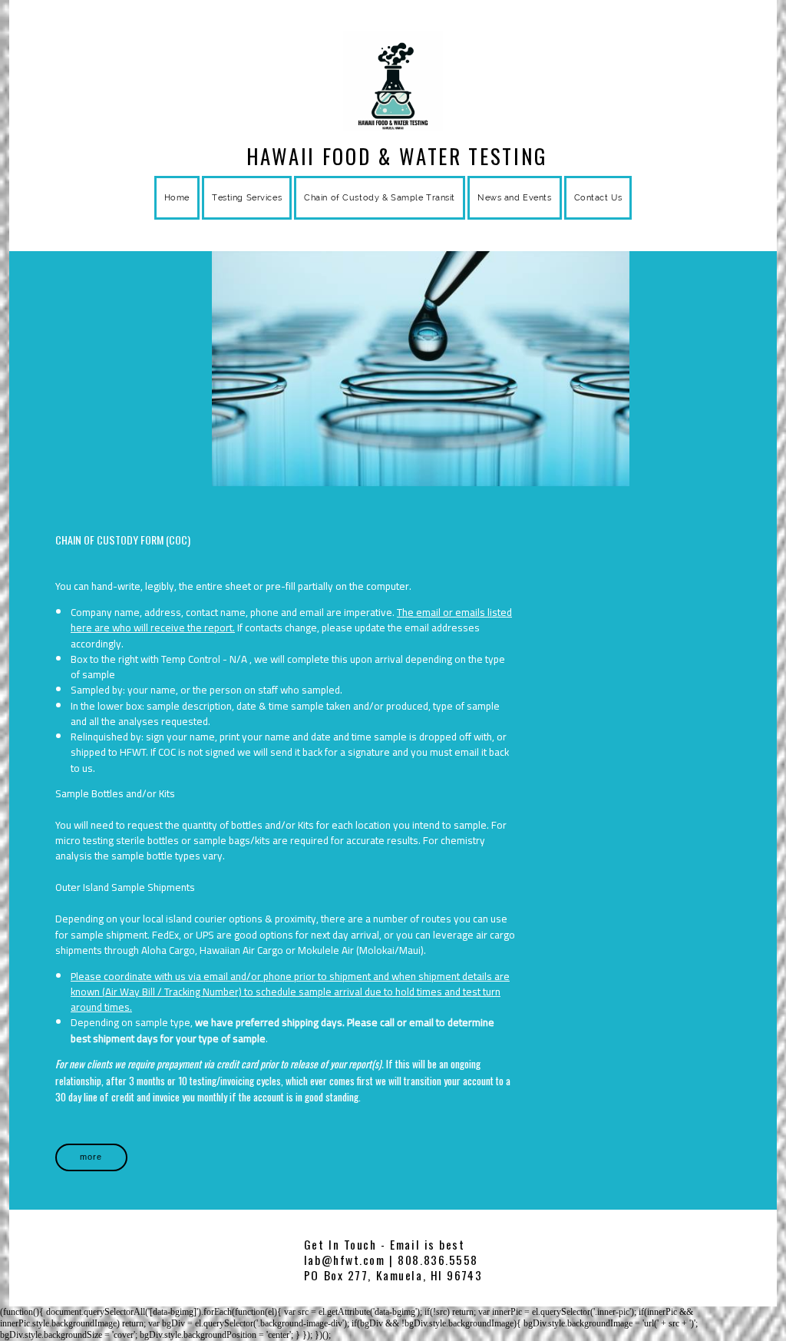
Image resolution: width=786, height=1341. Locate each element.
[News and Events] (514, 216)
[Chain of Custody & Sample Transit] (379, 216)
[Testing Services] (247, 216)
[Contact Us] (598, 216)
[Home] (177, 216)
